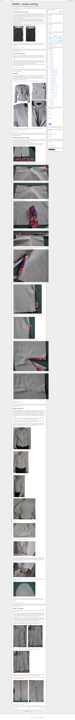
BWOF (50, 35)
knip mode (60, 41)
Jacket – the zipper (18, 608)
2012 (51, 68)
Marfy (61, 35)
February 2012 (53, 95)
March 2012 (53, 83)
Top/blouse (60, 38)
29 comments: (22, 602)
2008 (51, 103)
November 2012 (54, 71)
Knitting (50, 136)
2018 (51, 59)
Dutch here (32, 142)
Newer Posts (15, 708)
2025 (51, 51)
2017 (51, 60)
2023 (51, 53)
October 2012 (53, 72)
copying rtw (57, 39)
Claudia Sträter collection (28, 76)
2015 (51, 63)
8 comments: (22, 67)
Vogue (50, 39)
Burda (55, 35)
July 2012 (52, 77)
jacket (60, 40)
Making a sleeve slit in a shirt (21, 137)
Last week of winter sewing (20, 12)
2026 (51, 50)
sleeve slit (17, 402)
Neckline (15, 73)
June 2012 (53, 78)
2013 (51, 66)
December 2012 (54, 69)
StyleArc (50, 38)
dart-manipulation (56, 40)
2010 (51, 100)
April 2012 (52, 81)
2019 (51, 57)
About (50, 132)
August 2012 (53, 75)
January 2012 (53, 97)
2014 (51, 65)
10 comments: (22, 47)
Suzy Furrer (55, 38)
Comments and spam (19, 53)
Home (29, 708)
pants (57, 42)
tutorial (20, 402)
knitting (50, 42)
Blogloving (50, 26)
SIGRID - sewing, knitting (25, 4)
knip (56, 41)
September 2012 (54, 74)
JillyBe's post (18, 55)
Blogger (43, 717)
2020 (51, 56)
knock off (54, 42)
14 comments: (22, 131)
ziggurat (53, 45)
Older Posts (43, 708)
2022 (51, 54)
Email (50, 20)
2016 (51, 62)
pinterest (50, 17)
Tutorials (50, 134)
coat (53, 39)
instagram (50, 15)
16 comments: (22, 401)
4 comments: (22, 704)
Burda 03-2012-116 (18, 408)
